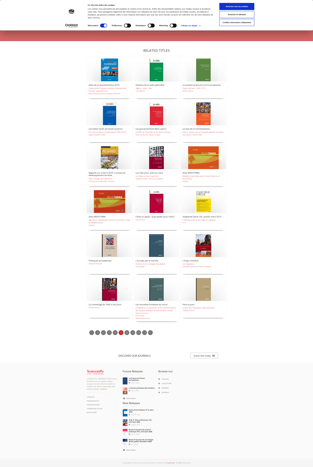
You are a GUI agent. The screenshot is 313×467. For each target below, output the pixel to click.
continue (103, 389)
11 (109, 332)
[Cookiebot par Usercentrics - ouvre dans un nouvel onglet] (71, 25)
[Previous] (91, 332)
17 (144, 332)
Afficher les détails (189, 26)
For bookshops (93, 405)
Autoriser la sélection (237, 14)
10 (103, 332)
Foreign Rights (93, 401)
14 (127, 332)
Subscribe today (202, 355)
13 (121, 332)
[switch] (127, 25)
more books (130, 398)
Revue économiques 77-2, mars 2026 (141, 411)
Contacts (91, 397)
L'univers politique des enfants (142, 388)
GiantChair (171, 463)
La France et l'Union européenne (137, 379)
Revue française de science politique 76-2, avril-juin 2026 (140, 431)
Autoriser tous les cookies (237, 6)
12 (115, 332)
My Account (92, 412)
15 (133, 332)
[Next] (150, 332)
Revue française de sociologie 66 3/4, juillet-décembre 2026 (141, 441)
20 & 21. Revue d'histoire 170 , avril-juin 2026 (140, 421)
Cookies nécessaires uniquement (237, 22)
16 (139, 332)
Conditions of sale (94, 409)
